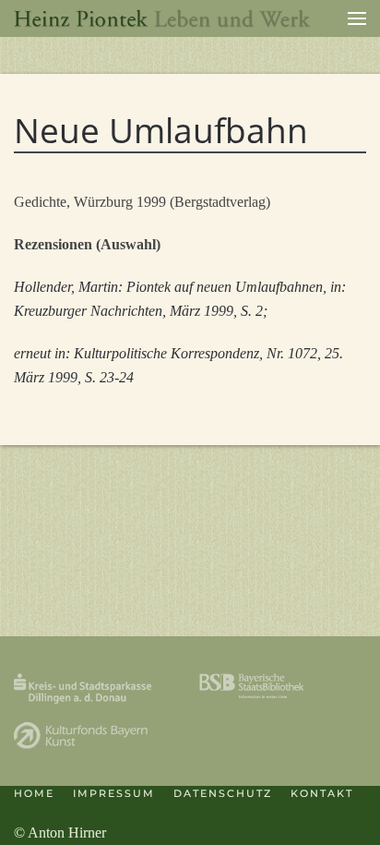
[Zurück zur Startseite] (162, 18)
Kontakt (322, 793)
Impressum (114, 793)
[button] (357, 18)
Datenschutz (222, 793)
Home (34, 793)
